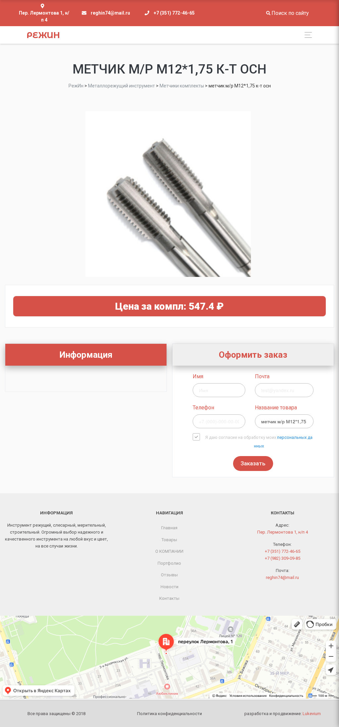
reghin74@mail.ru (110, 13)
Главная (169, 527)
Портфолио (169, 563)
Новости (169, 586)
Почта (262, 376)
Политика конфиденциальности (169, 713)
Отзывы (169, 574)
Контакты (169, 598)
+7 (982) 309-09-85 (282, 558)
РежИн (43, 35)
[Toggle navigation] (306, 34)
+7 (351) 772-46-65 (174, 13)
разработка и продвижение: (282, 713)
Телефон (203, 407)
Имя (198, 376)
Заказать (253, 463)
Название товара (276, 407)
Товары (169, 539)
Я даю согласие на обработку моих (259, 441)
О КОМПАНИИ (169, 551)
